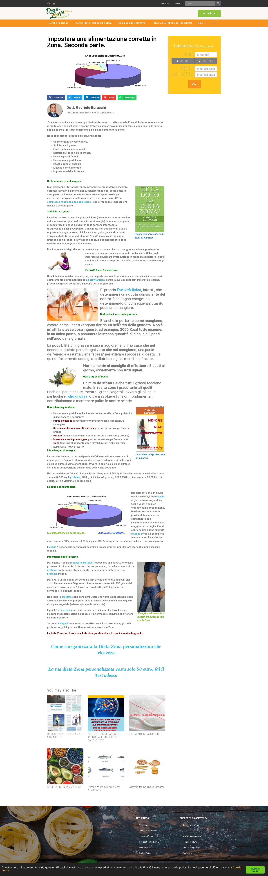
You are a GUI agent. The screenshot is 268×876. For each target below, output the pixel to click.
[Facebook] (48, 3)
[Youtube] (54, 3)
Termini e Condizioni (148, 831)
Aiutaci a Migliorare (191, 847)
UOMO (184, 60)
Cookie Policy (145, 853)
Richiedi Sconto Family (149, 842)
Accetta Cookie (255, 870)
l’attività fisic (95, 279)
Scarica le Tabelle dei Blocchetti (173, 23)
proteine (75, 477)
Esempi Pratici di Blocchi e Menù (93, 23)
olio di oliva (77, 396)
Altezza (183, 74)
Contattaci (164, 3)
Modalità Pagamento (192, 836)
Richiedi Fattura (190, 842)
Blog (200, 23)
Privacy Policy (145, 847)
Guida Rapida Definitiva (131, 23)
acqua (160, 496)
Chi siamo (143, 825)
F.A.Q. (185, 831)
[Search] (218, 3)
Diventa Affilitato (146, 836)
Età (189, 54)
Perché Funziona (58, 23)
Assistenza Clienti (191, 825)
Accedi (178, 3)
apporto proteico (83, 562)
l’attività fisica (129, 290)
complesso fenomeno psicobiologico (69, 201)
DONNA (207, 60)
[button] (209, 13)
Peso (187, 68)
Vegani (64, 623)
